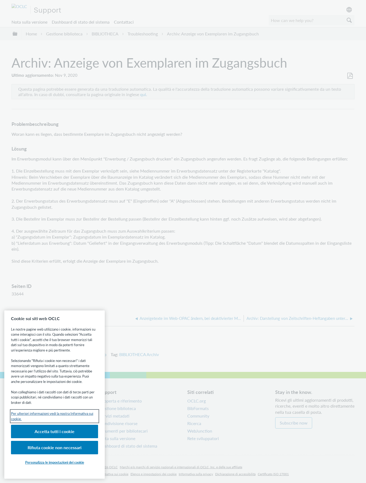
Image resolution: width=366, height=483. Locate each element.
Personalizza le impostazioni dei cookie (54, 462)
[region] (54, 394)
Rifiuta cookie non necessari (54, 447)
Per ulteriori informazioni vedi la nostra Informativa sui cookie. (52, 416)
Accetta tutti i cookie (54, 431)
